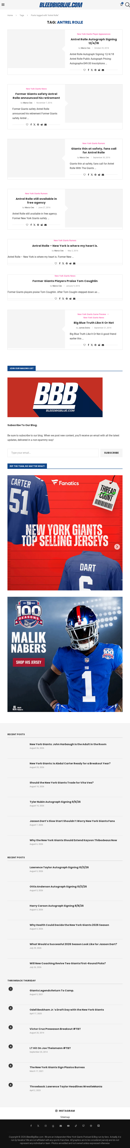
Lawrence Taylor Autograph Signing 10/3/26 (59, 867)
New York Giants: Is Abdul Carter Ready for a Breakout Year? (70, 763)
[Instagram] (46, 1125)
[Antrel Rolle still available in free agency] (93, 208)
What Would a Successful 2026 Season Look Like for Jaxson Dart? (73, 944)
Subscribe (111, 453)
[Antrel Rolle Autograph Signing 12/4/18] (36, 49)
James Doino (84, 328)
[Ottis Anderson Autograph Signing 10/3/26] (16, 891)
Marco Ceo (85, 48)
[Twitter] (38, 1125)
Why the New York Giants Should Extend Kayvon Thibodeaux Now (73, 840)
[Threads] (53, 1125)
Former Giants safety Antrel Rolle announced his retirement (36, 96)
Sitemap (65, 1117)
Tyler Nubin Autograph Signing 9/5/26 (55, 802)
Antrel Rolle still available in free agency (36, 201)
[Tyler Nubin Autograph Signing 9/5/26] (16, 806)
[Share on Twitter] (92, 70)
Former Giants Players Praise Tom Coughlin (65, 281)
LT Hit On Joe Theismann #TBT (50, 1048)
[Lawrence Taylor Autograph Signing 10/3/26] (16, 872)
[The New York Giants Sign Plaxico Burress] (16, 1072)
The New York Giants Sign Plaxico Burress (57, 1067)
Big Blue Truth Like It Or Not (94, 323)
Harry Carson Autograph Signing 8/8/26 (57, 906)
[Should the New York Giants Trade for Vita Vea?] (16, 787)
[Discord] (98, 1125)
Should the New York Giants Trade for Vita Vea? (62, 782)
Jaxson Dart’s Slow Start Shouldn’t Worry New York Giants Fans (72, 821)
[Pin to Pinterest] (95, 70)
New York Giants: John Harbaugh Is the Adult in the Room (68, 744)
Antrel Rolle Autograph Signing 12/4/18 (94, 41)
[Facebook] (31, 1125)
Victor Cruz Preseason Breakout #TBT (55, 1029)
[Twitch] (83, 1125)
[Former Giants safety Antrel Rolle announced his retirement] (93, 103)
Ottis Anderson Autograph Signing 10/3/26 (58, 886)
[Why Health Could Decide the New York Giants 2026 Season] (16, 929)
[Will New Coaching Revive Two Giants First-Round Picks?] (16, 968)
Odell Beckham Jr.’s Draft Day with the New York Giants (67, 1010)
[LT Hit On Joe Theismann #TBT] (16, 1052)
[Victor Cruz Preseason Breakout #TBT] (16, 1033)
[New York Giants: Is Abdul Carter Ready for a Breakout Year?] (16, 768)
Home (10, 15)
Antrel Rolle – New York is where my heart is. (65, 246)
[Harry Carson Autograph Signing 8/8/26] (16, 910)
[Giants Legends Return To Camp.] (16, 995)
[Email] (61, 1125)
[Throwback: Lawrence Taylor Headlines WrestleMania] (16, 1091)
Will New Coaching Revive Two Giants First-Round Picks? (68, 963)
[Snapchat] (91, 1125)
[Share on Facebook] (88, 70)
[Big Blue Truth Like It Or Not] (36, 329)
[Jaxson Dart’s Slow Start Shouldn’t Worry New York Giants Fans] (16, 825)
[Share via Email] (103, 70)
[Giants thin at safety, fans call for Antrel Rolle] (36, 158)
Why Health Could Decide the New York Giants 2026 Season (69, 925)
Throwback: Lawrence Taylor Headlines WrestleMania (66, 1086)
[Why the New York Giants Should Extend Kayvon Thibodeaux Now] (16, 845)
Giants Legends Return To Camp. (52, 990)
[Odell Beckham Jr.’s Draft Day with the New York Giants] (16, 1014)
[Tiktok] (76, 1125)
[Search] (126, 4)
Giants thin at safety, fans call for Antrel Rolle (93, 150)
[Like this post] (84, 70)
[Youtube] (68, 1125)
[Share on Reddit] (99, 70)
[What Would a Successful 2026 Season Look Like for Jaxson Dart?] (16, 949)
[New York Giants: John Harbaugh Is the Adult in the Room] (16, 749)
